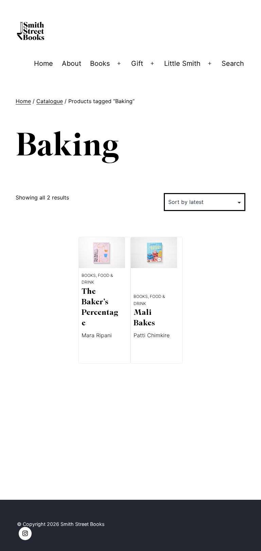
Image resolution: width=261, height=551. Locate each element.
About (71, 63)
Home (43, 63)
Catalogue (49, 101)
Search (233, 63)
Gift (137, 63)
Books (100, 63)
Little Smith (182, 63)
